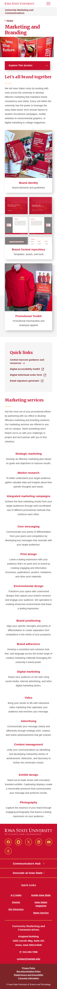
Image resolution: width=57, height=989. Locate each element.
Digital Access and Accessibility (28, 975)
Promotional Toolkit (28, 316)
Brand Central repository (28, 249)
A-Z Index (16, 895)
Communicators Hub (27, 863)
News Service (41, 913)
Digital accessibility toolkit (25, 369)
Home (9, 20)
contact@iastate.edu (28, 959)
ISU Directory (16, 909)
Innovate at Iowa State (28, 872)
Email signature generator (24, 380)
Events (16, 902)
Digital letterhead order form (26, 375)
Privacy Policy (28, 968)
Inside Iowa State (41, 895)
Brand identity (28, 182)
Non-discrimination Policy (29, 971)
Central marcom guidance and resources (27, 361)
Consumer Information (28, 978)
